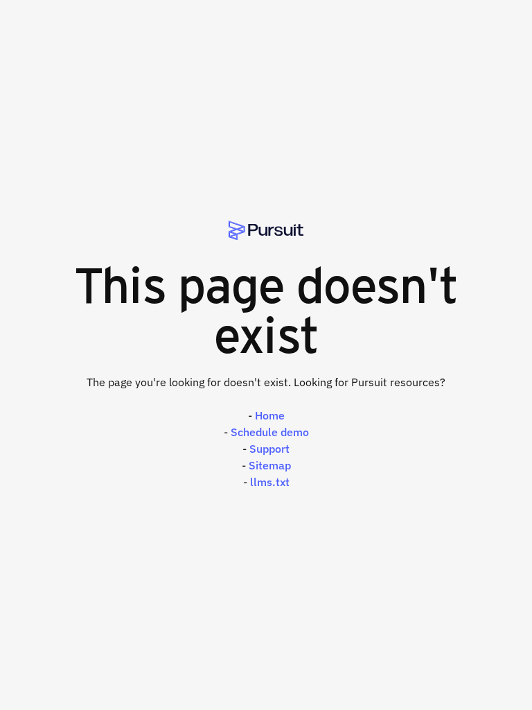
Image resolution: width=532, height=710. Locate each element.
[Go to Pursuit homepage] (266, 230)
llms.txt (270, 482)
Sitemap (270, 465)
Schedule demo (270, 432)
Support (269, 449)
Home (270, 415)
